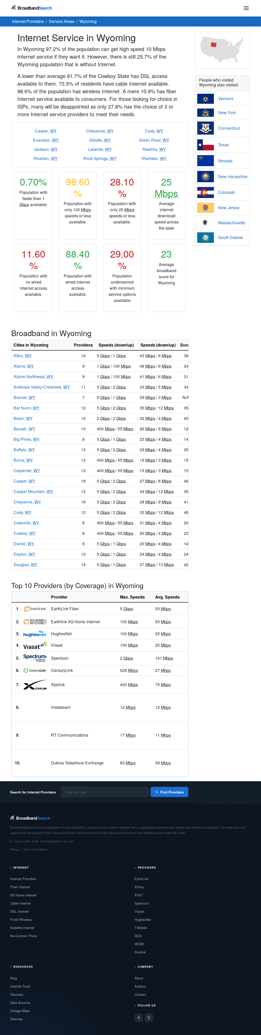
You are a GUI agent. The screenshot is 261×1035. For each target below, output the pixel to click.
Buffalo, (24, 450)
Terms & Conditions (35, 849)
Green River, (154, 140)
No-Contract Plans (23, 935)
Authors (140, 986)
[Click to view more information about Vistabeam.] (35, 707)
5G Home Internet (23, 895)
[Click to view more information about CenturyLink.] (35, 670)
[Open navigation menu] (246, 8)
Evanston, (46, 140)
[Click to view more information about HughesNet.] (35, 634)
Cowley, (25, 533)
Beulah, (24, 429)
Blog (13, 978)
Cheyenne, (100, 131)
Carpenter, (27, 470)
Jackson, (46, 149)
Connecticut (229, 128)
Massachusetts (231, 222)
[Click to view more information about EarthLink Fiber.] (35, 609)
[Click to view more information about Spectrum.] (35, 658)
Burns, (23, 460)
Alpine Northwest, (33, 376)
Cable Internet (20, 903)
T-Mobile (141, 927)
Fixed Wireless (21, 919)
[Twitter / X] (149, 1018)
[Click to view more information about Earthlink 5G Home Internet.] (35, 621)
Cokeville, (26, 523)
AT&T (139, 895)
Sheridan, (154, 158)
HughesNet (143, 919)
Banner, (24, 397)
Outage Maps (20, 1010)
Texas (223, 145)
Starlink (140, 952)
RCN (138, 935)
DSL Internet (19, 911)
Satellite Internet (22, 927)
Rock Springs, (99, 158)
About (139, 978)
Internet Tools (20, 986)
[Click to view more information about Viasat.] (35, 645)
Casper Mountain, (33, 491)
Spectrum (142, 903)
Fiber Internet (20, 886)
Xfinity (139, 886)
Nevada (225, 161)
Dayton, (24, 554)
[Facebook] (139, 1018)
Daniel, (24, 544)
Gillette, (100, 140)
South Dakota (230, 237)
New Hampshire (232, 176)
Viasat (139, 911)
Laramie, (100, 149)
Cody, (154, 131)
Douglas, (25, 564)
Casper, (46, 131)
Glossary (16, 994)
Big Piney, (27, 439)
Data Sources (20, 1002)
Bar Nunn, (27, 408)
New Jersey (229, 207)
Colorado (226, 192)
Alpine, (24, 366)
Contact (140, 994)
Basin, (23, 418)
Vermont (225, 98)
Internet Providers (23, 878)
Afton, (23, 356)
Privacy (15, 849)
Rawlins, (154, 149)
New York (227, 112)
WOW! (139, 943)
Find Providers (172, 792)
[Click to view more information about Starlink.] (35, 684)
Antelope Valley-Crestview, (42, 387)
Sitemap (16, 1018)
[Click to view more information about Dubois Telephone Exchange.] (35, 763)
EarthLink (142, 878)
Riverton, (46, 158)
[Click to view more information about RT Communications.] (35, 735)
